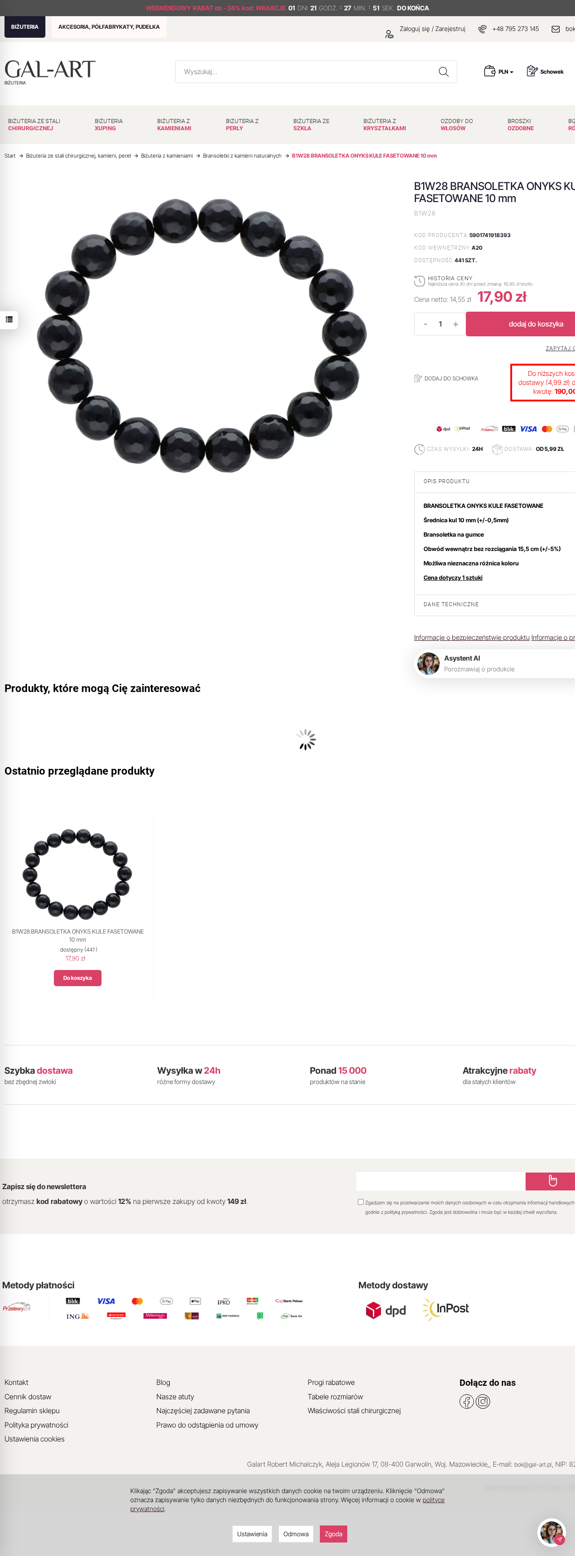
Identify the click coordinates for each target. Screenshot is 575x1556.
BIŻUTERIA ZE (311, 125)
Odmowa (296, 1534)
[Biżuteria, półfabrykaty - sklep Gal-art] (52, 69)
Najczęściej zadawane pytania (203, 1410)
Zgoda (333, 1534)
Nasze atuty (175, 1396)
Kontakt (16, 1382)
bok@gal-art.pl (533, 1464)
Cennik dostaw (27, 1396)
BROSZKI (521, 125)
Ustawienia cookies (34, 1438)
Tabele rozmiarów (335, 1396)
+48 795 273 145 (515, 28)
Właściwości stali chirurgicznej (354, 1410)
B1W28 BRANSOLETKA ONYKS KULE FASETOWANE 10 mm (78, 935)
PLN (504, 71)
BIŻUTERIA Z (174, 125)
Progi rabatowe (331, 1382)
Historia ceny (450, 278)
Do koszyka (77, 977)
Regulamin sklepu (32, 1410)
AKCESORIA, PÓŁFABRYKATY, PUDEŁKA (109, 26)
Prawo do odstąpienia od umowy (207, 1424)
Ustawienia (252, 1534)
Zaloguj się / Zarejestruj (431, 28)
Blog (163, 1382)
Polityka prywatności (36, 1424)
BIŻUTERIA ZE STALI (34, 125)
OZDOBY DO (457, 125)
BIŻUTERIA (25, 26)
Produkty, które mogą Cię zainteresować (102, 688)
